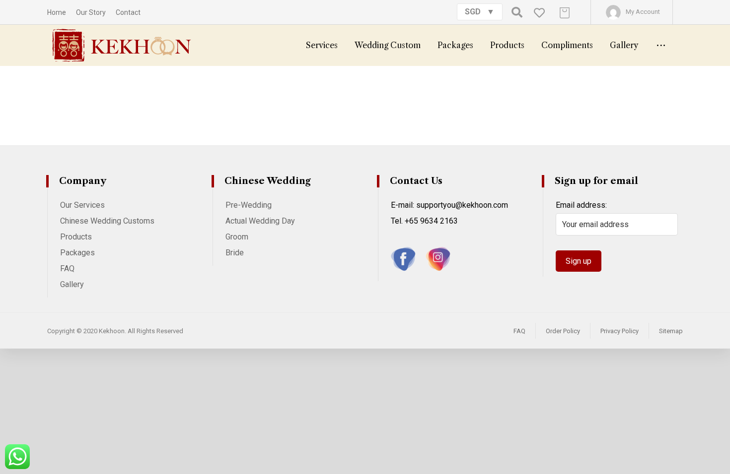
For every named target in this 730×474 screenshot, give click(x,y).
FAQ (67, 268)
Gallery (72, 284)
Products (76, 236)
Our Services (82, 205)
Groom (236, 236)
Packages (77, 252)
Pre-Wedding (248, 205)
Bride (234, 252)
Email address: (581, 205)
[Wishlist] (539, 12)
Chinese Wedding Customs (107, 221)
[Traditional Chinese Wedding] (121, 45)
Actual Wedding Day (260, 221)
